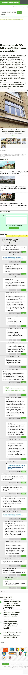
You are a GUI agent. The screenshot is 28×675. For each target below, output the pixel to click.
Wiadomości (3, 12)
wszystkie (19, 6)
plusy (14, 252)
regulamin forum (19, 225)
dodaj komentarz (14, 228)
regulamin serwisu (14, 667)
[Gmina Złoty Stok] (19, 655)
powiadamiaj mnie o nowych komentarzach (17, 236)
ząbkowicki (25, 7)
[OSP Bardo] (8, 659)
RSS (5, 666)
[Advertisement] (14, 32)
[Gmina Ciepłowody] (21, 651)
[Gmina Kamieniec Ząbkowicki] (3, 655)
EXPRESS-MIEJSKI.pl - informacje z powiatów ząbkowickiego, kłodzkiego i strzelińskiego (10, 2)
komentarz (3, 217)
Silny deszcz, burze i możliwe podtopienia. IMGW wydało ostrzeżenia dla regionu (12, 615)
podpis (3, 215)
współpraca (15, 666)
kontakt (21, 666)
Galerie (19, 12)
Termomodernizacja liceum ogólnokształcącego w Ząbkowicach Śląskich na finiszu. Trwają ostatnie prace (13, 188)
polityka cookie (23, 667)
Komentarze (3, 14)
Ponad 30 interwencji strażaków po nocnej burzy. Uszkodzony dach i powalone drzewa (12, 635)
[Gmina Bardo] (16, 651)
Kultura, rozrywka (11, 12)
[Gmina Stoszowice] (11, 655)
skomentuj (24, 252)
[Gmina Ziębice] (24, 655)
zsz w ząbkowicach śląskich (8, 154)
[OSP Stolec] (3, 659)
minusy (18, 252)
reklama (9, 666)
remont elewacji (16, 155)
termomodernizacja (8, 155)
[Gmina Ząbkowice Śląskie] (11, 651)
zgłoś (10, 252)
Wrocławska (17, 154)
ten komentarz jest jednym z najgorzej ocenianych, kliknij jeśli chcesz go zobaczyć (16, 467)
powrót (2, 591)
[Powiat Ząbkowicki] (4, 651)
